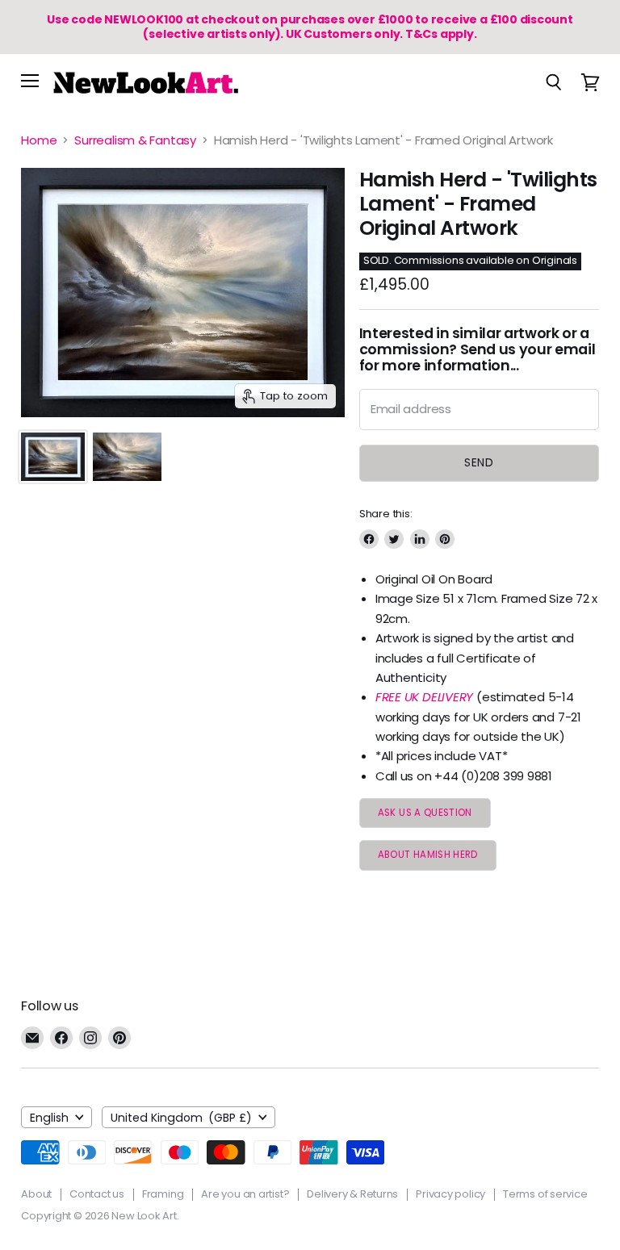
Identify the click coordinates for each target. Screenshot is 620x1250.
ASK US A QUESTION (425, 812)
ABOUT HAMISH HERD (428, 854)
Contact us (96, 1194)
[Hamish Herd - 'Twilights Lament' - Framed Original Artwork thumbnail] (52, 457)
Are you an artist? (245, 1194)
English (49, 1118)
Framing (162, 1194)
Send (478, 462)
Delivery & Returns (352, 1194)
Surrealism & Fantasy (135, 140)
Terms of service (545, 1194)
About (36, 1194)
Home (39, 140)
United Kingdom (182, 1118)
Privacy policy (450, 1194)
